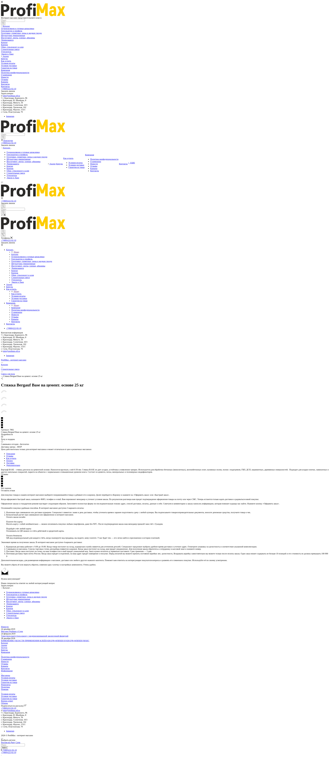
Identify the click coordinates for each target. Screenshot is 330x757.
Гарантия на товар (9, 682)
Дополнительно (13, 465)
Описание (10, 454)
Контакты (5, 668)
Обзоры (4, 703)
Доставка (10, 463)
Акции (4, 645)
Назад (16, 252)
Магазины (5, 675)
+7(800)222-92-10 (8, 89)
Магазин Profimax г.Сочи (12, 631)
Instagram (10, 116)
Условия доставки (9, 680)
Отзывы (9, 456)
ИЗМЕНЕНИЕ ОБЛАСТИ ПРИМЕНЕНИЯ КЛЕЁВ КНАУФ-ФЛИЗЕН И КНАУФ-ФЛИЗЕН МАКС (45, 641)
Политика (5, 687)
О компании (6, 659)
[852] (4, 402)
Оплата (9, 461)
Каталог (14, 254)
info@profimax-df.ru (11, 96)
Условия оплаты (8, 678)
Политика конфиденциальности (15, 657)
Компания (15, 308)
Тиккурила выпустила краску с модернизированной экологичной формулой (34, 636)
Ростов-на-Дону (8, 742)
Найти (4, 748)
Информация (7, 671)
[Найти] (3, 23)
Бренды (4, 650)
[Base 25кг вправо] (4, 396)
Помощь (4, 689)
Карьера (4, 666)
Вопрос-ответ (7, 701)
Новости (5, 627)
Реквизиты (6, 685)
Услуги (4, 648)
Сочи (18, 742)
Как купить (16, 294)
